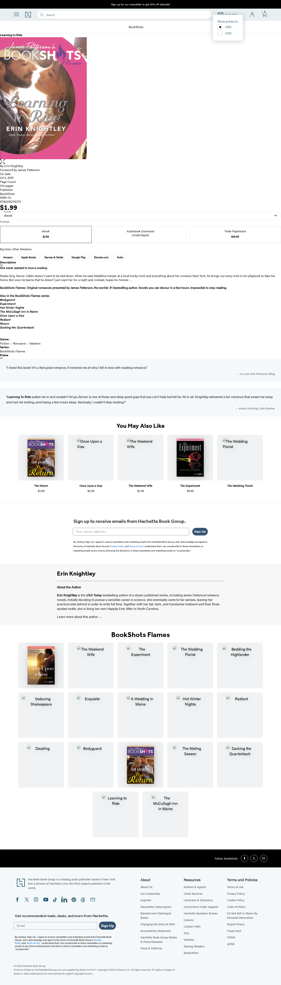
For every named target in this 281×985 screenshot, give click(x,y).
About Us (146, 887)
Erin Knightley (13, 166)
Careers (188, 920)
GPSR (231, 944)
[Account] (252, 14)
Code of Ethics (236, 907)
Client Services (193, 893)
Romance (19, 343)
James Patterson (29, 170)
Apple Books (28, 257)
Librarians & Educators (198, 900)
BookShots (136, 27)
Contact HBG (192, 926)
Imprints (145, 900)
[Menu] (16, 14)
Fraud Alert (234, 931)
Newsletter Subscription (155, 907)
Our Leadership (150, 893)
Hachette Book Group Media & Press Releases (158, 939)
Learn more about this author (78, 616)
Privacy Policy (236, 893)
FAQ (186, 933)
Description (8, 262)
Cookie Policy (235, 900)
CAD (228, 33)
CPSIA (231, 937)
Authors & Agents (195, 887)
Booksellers (191, 953)
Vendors (189, 939)
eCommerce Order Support (201, 907)
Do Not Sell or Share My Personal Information (242, 915)
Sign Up (200, 531)
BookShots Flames (12, 351)
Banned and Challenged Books (155, 915)
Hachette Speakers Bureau (201, 913)
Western (35, 343)
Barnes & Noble (54, 257)
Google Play (78, 257)
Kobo (120, 257)
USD (228, 27)
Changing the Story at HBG (157, 924)
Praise (4, 355)
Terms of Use (235, 887)
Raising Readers (194, 946)
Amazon (8, 257)
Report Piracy (235, 924)
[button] (140, 161)
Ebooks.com (101, 257)
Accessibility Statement (155, 931)
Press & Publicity (151, 948)
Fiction (4, 343)
